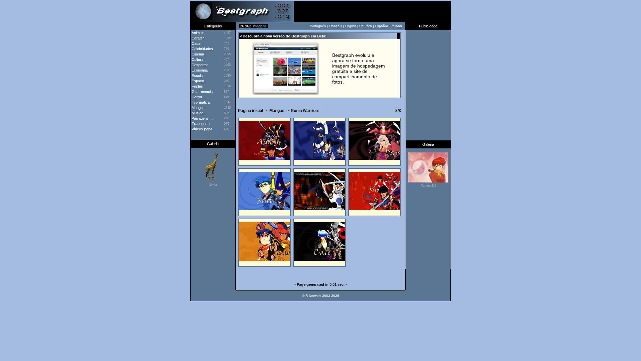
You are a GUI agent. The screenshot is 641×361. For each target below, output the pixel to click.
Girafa (213, 185)
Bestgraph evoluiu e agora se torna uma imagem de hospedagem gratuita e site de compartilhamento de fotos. (358, 68)
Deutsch (365, 26)
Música (197, 113)
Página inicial (250, 110)
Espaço (197, 81)
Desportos (200, 65)
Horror (196, 97)
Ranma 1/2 (428, 185)
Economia (199, 70)
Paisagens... (201, 118)
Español (381, 26)
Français (335, 26)
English (350, 26)
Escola (197, 76)
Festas (197, 86)
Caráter (197, 38)
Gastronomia (202, 92)
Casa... (197, 43)
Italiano (396, 26)
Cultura (197, 59)
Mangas (198, 108)
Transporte (200, 124)
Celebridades (202, 49)
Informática (200, 102)
